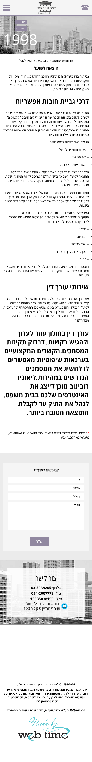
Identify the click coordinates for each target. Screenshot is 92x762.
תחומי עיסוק (42, 60)
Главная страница (62, 60)
